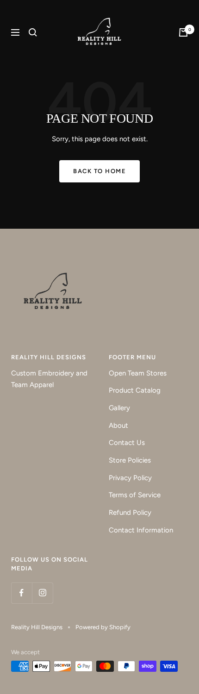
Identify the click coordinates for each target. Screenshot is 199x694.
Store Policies (130, 460)
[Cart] (183, 32)
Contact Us (127, 442)
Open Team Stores (138, 373)
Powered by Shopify (103, 627)
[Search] (33, 32)
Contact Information (141, 530)
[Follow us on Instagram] (42, 592)
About (118, 425)
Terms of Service (135, 495)
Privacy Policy (130, 478)
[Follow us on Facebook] (21, 592)
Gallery (119, 408)
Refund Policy (130, 512)
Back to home (99, 171)
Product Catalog (135, 390)
